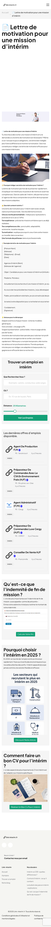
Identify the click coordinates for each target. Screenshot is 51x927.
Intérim (9, 458)
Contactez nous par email (15, 858)
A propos (5, 875)
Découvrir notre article (25, 740)
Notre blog (6, 883)
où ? (6, 390)
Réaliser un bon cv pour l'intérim (25, 807)
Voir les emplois (25, 418)
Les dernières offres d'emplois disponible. (22, 434)
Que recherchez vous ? (14, 377)
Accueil (5, 12)
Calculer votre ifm (26, 634)
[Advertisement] (25, 85)
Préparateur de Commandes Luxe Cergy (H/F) (28, 529)
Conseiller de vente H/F (27, 552)
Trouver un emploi (8, 879)
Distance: (8, 405)
